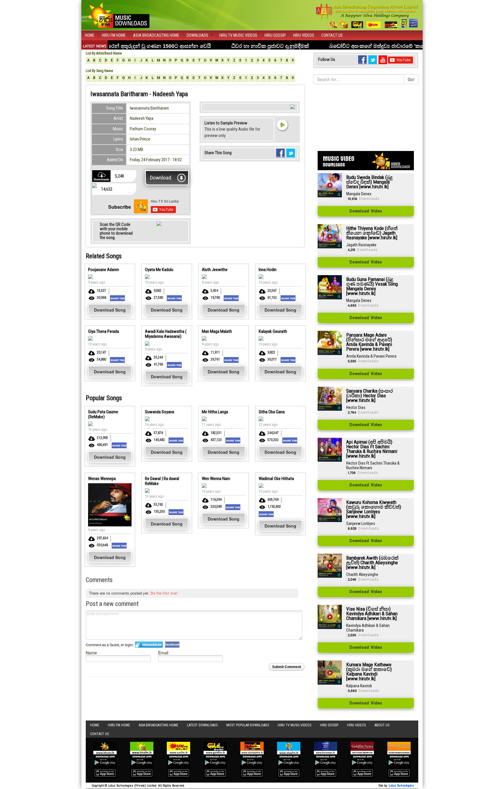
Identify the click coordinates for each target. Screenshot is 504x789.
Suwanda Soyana (159, 411)
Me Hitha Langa (215, 411)
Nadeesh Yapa (141, 118)
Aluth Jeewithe (215, 269)
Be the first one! (164, 593)
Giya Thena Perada (103, 331)
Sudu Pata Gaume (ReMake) (103, 414)
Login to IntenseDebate (149, 645)
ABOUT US (381, 725)
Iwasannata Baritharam (149, 108)
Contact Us (332, 35)
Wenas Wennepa (102, 478)
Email (163, 652)
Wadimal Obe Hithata (276, 478)
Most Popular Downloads (247, 725)
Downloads (197, 35)
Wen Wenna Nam (216, 478)
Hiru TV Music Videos (238, 35)
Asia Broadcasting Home (156, 35)
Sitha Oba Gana (272, 411)
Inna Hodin (267, 269)
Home (89, 35)
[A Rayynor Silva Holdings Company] (367, 15)
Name (91, 652)
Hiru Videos (303, 35)
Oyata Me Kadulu (159, 269)
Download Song (110, 310)
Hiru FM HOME (114, 35)
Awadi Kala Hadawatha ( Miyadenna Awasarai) (166, 334)
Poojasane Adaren (103, 269)
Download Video (365, 211)
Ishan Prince (140, 139)
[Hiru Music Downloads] (118, 14)
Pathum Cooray (143, 128)
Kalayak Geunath (273, 331)
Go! (411, 79)
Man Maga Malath (217, 331)
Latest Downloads (202, 725)
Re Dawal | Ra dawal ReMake (162, 481)
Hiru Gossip (275, 35)
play (282, 124)
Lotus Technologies (401, 786)
